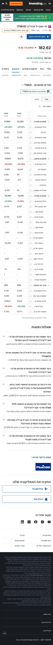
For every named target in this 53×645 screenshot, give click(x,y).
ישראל (28, 10)
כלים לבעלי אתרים (44, 546)
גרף (42, 69)
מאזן (25, 75)
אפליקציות (47, 535)
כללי (49, 69)
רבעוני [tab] (36, 99)
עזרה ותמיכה (19, 546)
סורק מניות (38, 10)
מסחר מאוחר (44, 62)
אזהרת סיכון (47, 631)
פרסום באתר (19, 540)
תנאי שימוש (47, 614)
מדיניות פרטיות (46, 622)
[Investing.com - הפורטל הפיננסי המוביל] (38, 3)
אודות (22, 535)
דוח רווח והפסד (35, 75)
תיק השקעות (46, 540)
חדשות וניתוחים (29, 69)
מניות (48, 10)
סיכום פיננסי (47, 75)
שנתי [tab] (46, 99)
